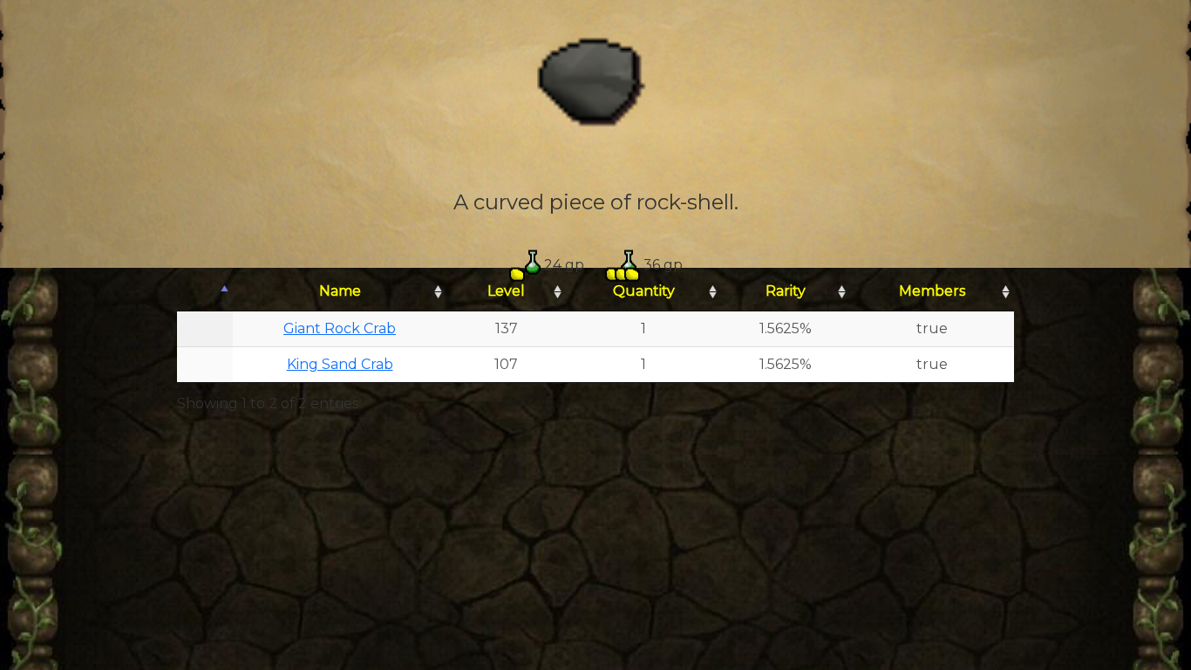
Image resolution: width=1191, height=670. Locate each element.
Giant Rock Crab (339, 328)
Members (932, 291)
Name (340, 291)
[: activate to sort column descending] (205, 291)
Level (506, 291)
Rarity (786, 291)
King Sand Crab (340, 364)
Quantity (644, 291)
